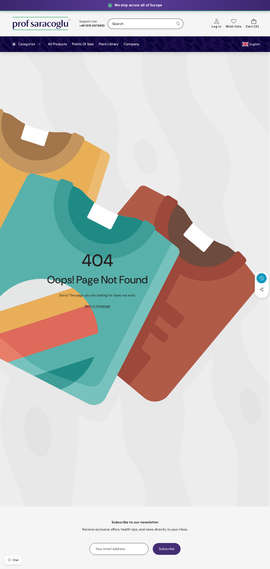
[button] (254, 24)
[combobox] (145, 24)
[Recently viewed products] (261, 278)
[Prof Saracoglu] (41, 23)
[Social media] (261, 289)
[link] (97, 306)
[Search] (178, 24)
